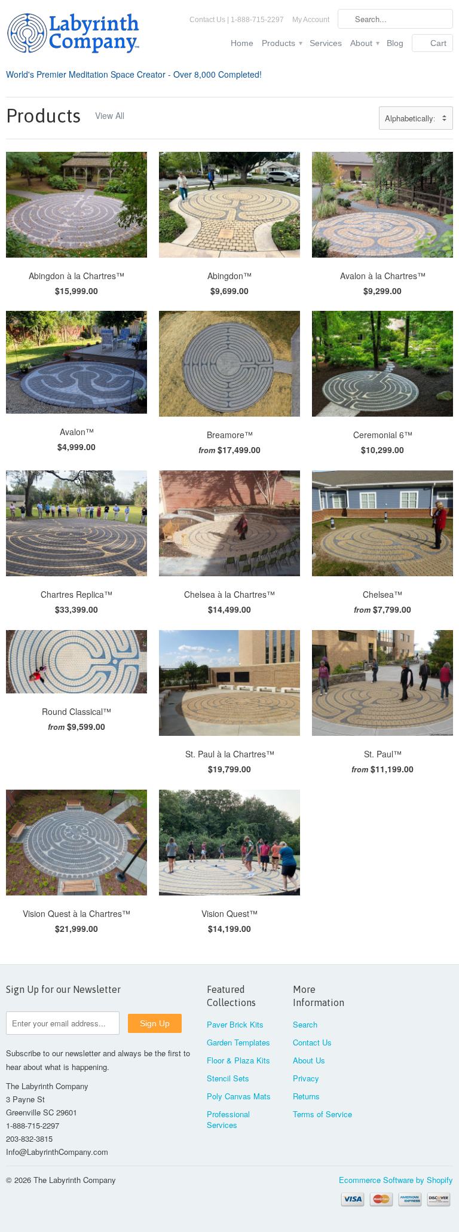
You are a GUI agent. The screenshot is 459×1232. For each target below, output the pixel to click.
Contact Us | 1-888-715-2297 (236, 20)
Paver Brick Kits (235, 1024)
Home (242, 43)
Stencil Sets (228, 1078)
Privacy (306, 1078)
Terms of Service (322, 1114)
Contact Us (312, 1042)
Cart (438, 43)
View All (109, 115)
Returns (306, 1096)
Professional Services (228, 1119)
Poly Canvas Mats (239, 1096)
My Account (310, 20)
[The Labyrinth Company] (76, 35)
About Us (309, 1060)
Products (281, 43)
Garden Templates (238, 1042)
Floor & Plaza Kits (238, 1060)
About (364, 43)
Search (305, 1024)
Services (326, 43)
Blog (395, 43)
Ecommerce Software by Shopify (396, 1179)
